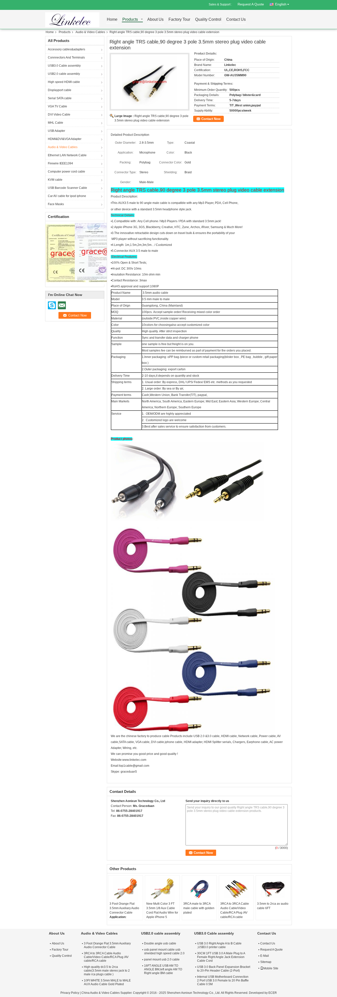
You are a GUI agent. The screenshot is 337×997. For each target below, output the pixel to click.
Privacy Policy (69, 993)
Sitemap (265, 962)
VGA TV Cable (57, 106)
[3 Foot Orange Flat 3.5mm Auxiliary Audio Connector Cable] (125, 889)
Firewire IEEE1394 (60, 163)
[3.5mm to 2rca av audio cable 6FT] (273, 889)
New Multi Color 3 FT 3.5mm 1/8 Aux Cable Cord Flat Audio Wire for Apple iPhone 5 (162, 910)
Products (130, 19)
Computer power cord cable (66, 171)
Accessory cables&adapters (66, 49)
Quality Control (208, 19)
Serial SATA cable (60, 98)
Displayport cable (59, 90)
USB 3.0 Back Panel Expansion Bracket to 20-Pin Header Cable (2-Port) (223, 968)
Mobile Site (270, 968)
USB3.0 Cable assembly (64, 65)
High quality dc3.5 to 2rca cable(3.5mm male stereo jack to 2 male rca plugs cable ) (107, 970)
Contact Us (236, 19)
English (280, 4)
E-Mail (264, 956)
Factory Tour (179, 19)
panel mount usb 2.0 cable (162, 959)
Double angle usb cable (160, 943)
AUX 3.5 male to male (143, 251)
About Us (155, 19)
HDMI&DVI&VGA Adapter (64, 139)
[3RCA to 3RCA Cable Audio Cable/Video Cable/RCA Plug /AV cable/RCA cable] (236, 889)
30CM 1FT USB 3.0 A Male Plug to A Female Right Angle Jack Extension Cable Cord (221, 957)
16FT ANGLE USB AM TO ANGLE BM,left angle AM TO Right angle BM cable (163, 969)
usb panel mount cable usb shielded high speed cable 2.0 (164, 951)
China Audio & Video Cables (100, 993)
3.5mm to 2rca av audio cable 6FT (272, 906)
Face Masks (56, 204)
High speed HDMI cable (64, 82)
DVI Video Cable (59, 114)
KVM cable (55, 179)
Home (112, 19)
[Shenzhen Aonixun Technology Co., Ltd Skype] (113, 822)
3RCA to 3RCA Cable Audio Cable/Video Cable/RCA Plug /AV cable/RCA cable (234, 910)
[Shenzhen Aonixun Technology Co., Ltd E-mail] (120, 822)
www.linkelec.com (134, 760)
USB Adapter (56, 131)
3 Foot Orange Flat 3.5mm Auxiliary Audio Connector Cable (124, 908)
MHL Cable (55, 122)
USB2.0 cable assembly (64, 74)
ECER (272, 993)
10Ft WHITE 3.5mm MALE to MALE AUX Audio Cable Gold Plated (107, 982)
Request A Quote (251, 4)
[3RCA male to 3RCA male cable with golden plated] (199, 889)
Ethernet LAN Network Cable (67, 155)
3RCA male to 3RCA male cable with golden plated (198, 908)
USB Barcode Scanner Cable (67, 188)
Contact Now (211, 119)
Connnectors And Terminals (66, 57)
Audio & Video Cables (90, 32)
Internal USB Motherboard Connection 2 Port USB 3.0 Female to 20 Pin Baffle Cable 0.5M (223, 980)
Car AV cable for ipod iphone (67, 196)
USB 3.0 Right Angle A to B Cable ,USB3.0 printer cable (219, 945)
